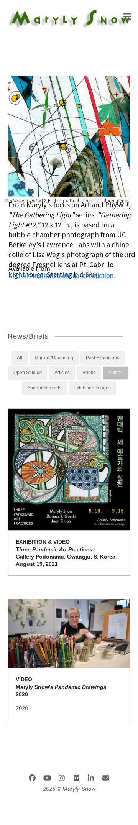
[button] (127, 16)
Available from (29, 268)
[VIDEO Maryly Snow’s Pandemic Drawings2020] (69, 632)
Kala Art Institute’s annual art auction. (61, 276)
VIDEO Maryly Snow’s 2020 (61, 686)
